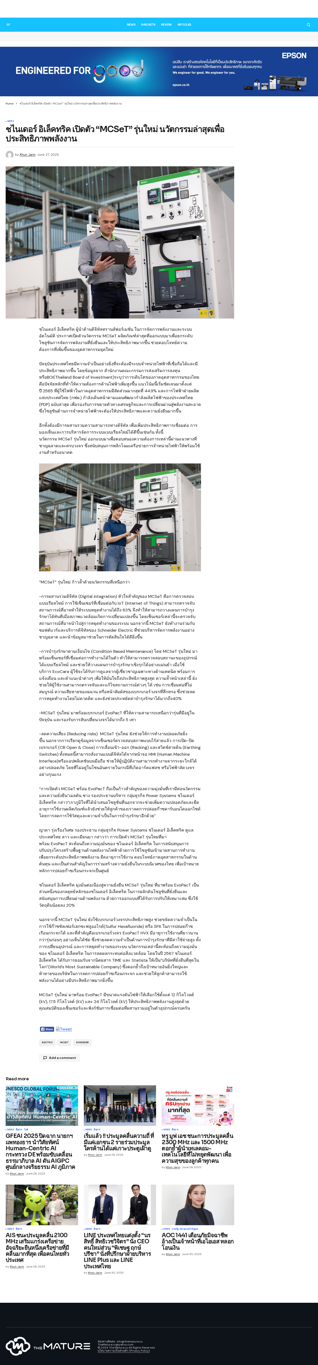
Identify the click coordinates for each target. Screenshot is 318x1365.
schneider (82, 1042)
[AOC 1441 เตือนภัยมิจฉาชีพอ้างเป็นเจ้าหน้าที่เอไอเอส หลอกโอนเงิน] (198, 1205)
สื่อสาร (19, 1130)
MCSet (64, 1042)
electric (47, 1042)
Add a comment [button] (62, 1058)
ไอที (26, 1130)
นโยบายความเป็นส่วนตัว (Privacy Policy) (124, 1351)
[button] (308, 9)
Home (9, 103)
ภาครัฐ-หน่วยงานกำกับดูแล (185, 1229)
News (10, 121)
